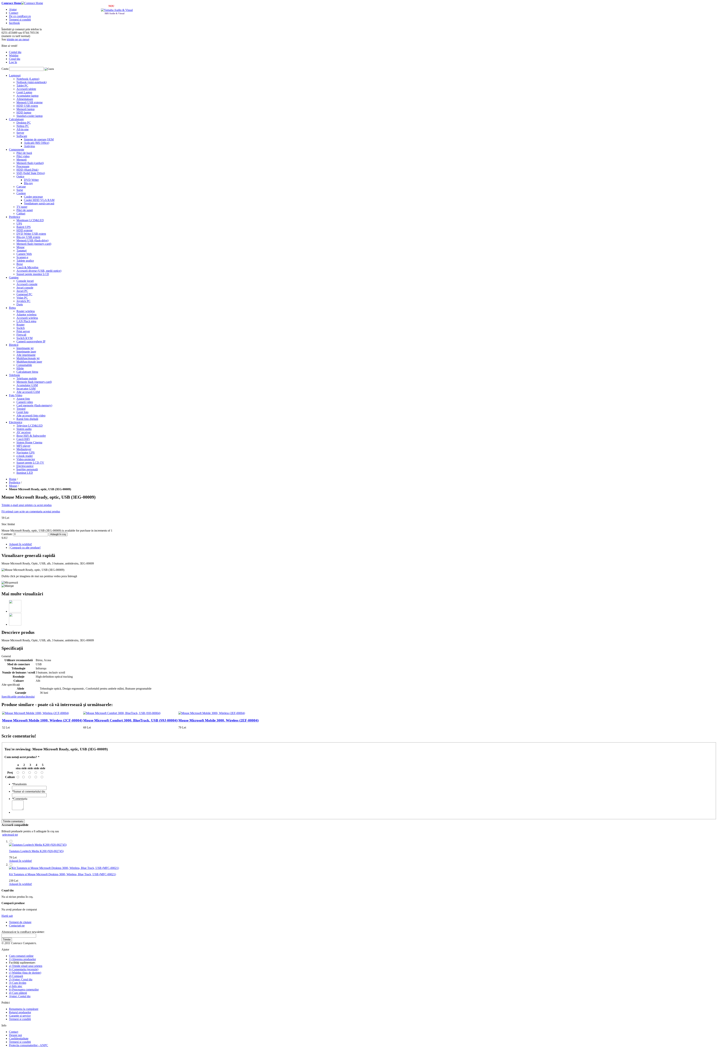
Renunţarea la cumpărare (23, 1009)
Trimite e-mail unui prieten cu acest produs (26, 505)
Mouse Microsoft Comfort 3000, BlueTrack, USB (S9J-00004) (130, 720)
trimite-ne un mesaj (18, 39)
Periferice (14, 482)
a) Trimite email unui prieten (25, 966)
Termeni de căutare (20, 922)
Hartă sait (7, 915)
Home (12, 479)
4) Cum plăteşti (18, 992)
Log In (13, 62)
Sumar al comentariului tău (28, 791)
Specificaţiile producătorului (18, 696)
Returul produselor (20, 1012)
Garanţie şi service (20, 1015)
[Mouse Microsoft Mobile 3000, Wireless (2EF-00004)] (211, 713)
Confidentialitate (18, 1038)
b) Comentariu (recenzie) (23, 969)
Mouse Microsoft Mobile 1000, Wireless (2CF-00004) (42, 720)
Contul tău (15, 52)
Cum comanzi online (21, 955)
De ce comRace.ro (20, 16)
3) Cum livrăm (17, 982)
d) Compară (16, 976)
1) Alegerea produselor (22, 959)
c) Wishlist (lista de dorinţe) (25, 972)
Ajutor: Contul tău (19, 996)
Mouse (13, 485)
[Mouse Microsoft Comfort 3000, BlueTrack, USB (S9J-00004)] (121, 713)
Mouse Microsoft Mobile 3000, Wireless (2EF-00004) (218, 720)
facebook (14, 23)
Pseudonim (19, 784)
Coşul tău (14, 58)
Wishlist (13, 55)
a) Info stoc (15, 986)
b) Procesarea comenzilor (24, 989)
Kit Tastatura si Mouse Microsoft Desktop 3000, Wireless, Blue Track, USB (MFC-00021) (62, 874)
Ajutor (13, 9)
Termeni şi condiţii (20, 19)
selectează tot (10, 834)
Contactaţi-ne (17, 925)
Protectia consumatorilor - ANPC (28, 1045)
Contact (13, 12)
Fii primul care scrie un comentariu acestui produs (30, 511)
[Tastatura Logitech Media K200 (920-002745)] (38, 844)
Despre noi (15, 1035)
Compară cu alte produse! (25, 547)
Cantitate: (7, 534)
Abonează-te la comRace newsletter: (23, 931)
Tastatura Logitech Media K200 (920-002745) (36, 851)
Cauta (5, 68)
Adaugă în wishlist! (20, 544)
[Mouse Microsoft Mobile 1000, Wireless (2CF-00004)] (35, 713)
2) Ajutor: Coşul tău (20, 979)
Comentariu (19, 798)
